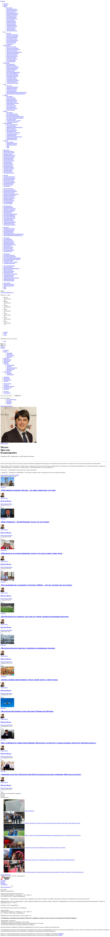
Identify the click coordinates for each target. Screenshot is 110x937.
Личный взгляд (10, 369)
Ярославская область (12, 30)
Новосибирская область (13, 103)
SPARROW (60, 933)
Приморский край (11, 131)
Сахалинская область (12, 134)
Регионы (3, 1)
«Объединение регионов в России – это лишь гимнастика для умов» (28, 490)
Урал (5, 84)
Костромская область (12, 18)
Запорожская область (12, 143)
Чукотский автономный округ (14, 136)
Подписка (9, 373)
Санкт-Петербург (11, 61)
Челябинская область (12, 88)
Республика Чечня (11, 119)
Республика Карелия (12, 58)
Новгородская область (12, 56)
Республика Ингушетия (13, 115)
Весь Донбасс (10, 142)
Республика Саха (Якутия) (13, 132)
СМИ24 (60, 935)
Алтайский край (11, 97)
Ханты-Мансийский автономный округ (17, 92)
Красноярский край (12, 101)
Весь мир (6, 3)
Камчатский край (11, 128)
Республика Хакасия (12, 108)
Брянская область (11, 11)
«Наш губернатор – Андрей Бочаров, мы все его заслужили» (25, 522)
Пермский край (11, 71)
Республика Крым (11, 42)
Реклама (6, 332)
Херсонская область (12, 144)
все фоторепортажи (6, 874)
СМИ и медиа (4, 443)
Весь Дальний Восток (12, 124)
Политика (6, 350)
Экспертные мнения (12, 367)
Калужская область (11, 17)
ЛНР (8, 146)
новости (3, 346)
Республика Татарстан (12, 76)
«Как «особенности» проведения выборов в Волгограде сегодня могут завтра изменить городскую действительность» (48, 743)
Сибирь (5, 95)
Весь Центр (9, 7)
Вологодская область (12, 50)
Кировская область (11, 65)
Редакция (3, 883)
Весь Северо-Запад (11, 46)
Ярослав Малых (6, 501)
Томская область (11, 109)
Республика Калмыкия (12, 40)
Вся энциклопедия (11, 399)
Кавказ (5, 111)
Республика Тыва (11, 107)
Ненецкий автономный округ (14, 52)
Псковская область (11, 57)
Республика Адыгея (12, 38)
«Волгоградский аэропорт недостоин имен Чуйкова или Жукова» (27, 711)
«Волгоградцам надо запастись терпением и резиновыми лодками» (28, 648)
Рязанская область (11, 24)
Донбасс (6, 140)
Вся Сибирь (10, 96)
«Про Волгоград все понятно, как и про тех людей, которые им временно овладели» (35, 616)
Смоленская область (12, 25)
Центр (5, 6)
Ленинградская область (13, 53)
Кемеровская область (12, 100)
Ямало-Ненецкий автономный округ (16, 93)
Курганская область (12, 89)
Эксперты (6, 363)
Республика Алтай (11, 105)
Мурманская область (12, 54)
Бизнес (5, 351)
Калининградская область (13, 49)
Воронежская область (12, 14)
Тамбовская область (12, 26)
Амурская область (11, 126)
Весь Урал (9, 85)
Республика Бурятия (12, 139)
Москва (5, 5)
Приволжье (6, 62)
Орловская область (11, 22)
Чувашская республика (12, 83)
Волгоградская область (12, 36)
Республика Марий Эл (12, 73)
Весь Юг (9, 33)
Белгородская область (12, 10)
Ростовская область (11, 41)
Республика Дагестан (12, 114)
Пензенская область (12, 69)
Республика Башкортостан (13, 72)
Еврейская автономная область (14, 127)
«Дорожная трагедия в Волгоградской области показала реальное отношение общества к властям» (41, 774)
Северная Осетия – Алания (13, 120)
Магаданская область (12, 130)
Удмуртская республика (13, 80)
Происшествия (7, 359)
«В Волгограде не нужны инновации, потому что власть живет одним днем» (31, 553)
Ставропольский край (12, 122)
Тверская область (11, 28)
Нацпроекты (7, 361)
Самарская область (11, 77)
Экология (6, 362)
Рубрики (3, 347)
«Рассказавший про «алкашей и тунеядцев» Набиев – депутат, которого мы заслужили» (36, 585)
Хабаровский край (11, 135)
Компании (9, 402)
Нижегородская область (13, 67)
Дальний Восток (8, 123)
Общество (6, 358)
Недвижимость (10, 355)
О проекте (3, 880)
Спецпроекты (7, 371)
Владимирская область (12, 13)
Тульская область (11, 29)
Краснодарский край (12, 37)
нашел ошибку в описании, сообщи (10, 475)
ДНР (8, 147)
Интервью (9, 370)
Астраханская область (12, 34)
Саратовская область (12, 79)
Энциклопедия (10, 365)
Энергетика (10, 354)
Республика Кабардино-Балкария (15, 116)
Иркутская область (11, 99)
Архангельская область (12, 48)
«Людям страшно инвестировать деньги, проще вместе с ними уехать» (29, 680)
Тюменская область (11, 91)
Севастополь (10, 44)
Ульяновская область (12, 81)
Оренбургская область (12, 68)
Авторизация (4, 884)
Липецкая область (11, 21)
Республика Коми (11, 60)
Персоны (9, 401)
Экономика (9, 353)
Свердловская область (12, 87)
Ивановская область (12, 15)
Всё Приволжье (11, 64)
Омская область (11, 104)
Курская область (11, 20)
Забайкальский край (12, 138)
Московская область (12, 9)
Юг (4, 32)
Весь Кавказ (10, 112)
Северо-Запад (7, 45)
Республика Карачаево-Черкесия (15, 118)
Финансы (9, 357)
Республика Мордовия (12, 75)
